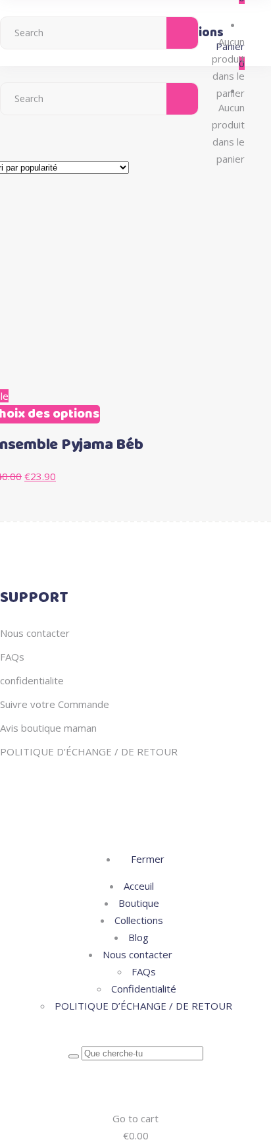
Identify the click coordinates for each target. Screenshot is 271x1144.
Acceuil (139, 885)
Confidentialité (143, 988)
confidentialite (32, 680)
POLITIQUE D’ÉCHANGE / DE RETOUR (89, 751)
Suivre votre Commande (54, 704)
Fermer (146, 858)
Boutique (138, 903)
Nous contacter (35, 633)
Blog (138, 937)
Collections (138, 920)
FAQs (12, 656)
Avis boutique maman (48, 727)
